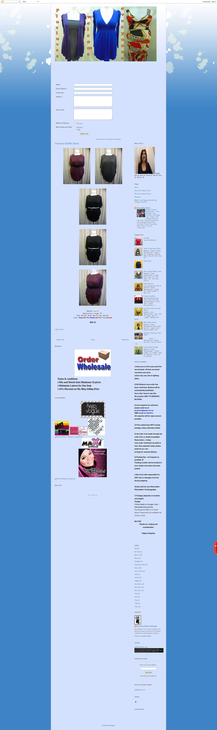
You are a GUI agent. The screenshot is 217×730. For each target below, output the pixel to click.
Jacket (136, 577)
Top (135, 600)
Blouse (136, 555)
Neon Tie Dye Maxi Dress (152, 248)
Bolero (136, 558)
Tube (136, 603)
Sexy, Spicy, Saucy (143, 208)
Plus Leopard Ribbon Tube (152, 271)
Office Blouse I (149, 284)
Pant (136, 593)
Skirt (136, 597)
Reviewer (137, 197)
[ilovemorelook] (96, 435)
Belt (135, 548)
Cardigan (137, 561)
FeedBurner (152, 676)
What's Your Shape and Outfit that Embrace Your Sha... (145, 201)
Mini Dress (138, 587)
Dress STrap (138, 571)
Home (93, 340)
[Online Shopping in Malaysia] (65, 479)
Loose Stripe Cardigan (151, 347)
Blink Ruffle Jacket (150, 322)
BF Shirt (137, 552)
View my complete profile (142, 636)
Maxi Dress (138, 584)
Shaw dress (147, 261)
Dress (62, 329)
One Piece (137, 590)
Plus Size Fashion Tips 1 (142, 190)
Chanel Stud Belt (149, 296)
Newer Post (60, 340)
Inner (136, 574)
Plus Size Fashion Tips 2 (142, 194)
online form (102, 139)
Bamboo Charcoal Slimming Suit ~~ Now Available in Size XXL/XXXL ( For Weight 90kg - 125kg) (153, 213)
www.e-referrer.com (92, 495)
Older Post (125, 340)
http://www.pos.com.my (143, 507)
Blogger (112, 725)
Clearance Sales (139, 564)
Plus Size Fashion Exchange (147, 626)
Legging (137, 581)
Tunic (136, 606)
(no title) (146, 238)
